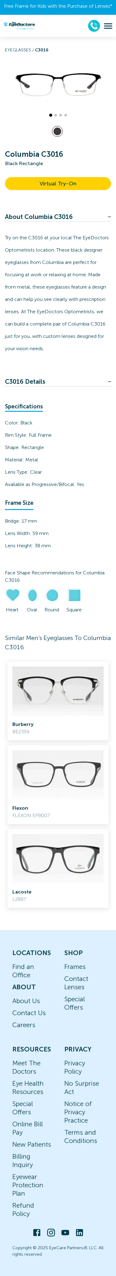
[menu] (108, 26)
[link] (58, 701)
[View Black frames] (57, 131)
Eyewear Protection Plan (27, 1185)
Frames (75, 966)
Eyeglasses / (20, 50)
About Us (26, 1001)
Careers (23, 1025)
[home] (18, 26)
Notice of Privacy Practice (78, 1112)
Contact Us (29, 1013)
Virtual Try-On (58, 183)
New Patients (31, 1144)
